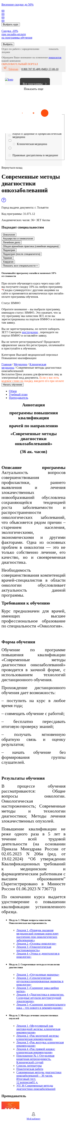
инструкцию (30, 332)
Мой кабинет (33, 1118)
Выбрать (8, 44)
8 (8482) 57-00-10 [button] (48, 69)
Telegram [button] (13, 69)
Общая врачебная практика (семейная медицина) (31, 246)
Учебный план (18, 394)
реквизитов (55, 57)
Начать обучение (12, 384)
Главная (6, 364)
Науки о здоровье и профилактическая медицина (36, 135)
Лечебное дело (11, 242)
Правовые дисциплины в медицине (35, 155)
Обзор (13, 391)
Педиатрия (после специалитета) (21, 254)
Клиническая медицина (32, 144)
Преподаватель (18, 397)
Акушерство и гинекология (18, 238)
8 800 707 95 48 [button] (30, 69)
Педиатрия (9, 250)
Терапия (7, 258)
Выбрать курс (10, 24)
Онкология (9, 234)
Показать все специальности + (20, 265)
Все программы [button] (33, 83)
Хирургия (8, 261)
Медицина (20, 364)
